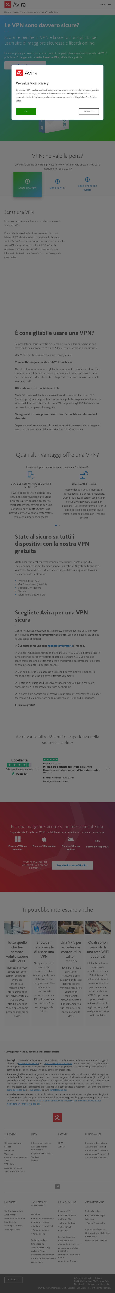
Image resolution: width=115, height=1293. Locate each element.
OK (26, 111)
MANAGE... (89, 111)
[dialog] (57, 92)
